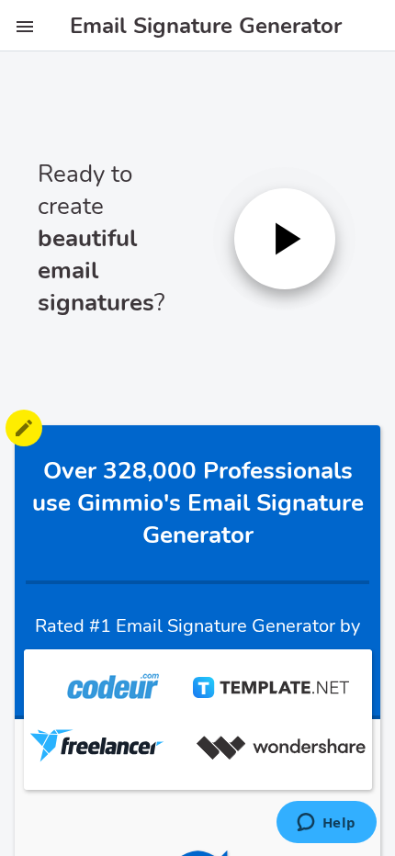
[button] (284, 238)
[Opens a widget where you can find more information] (326, 824)
